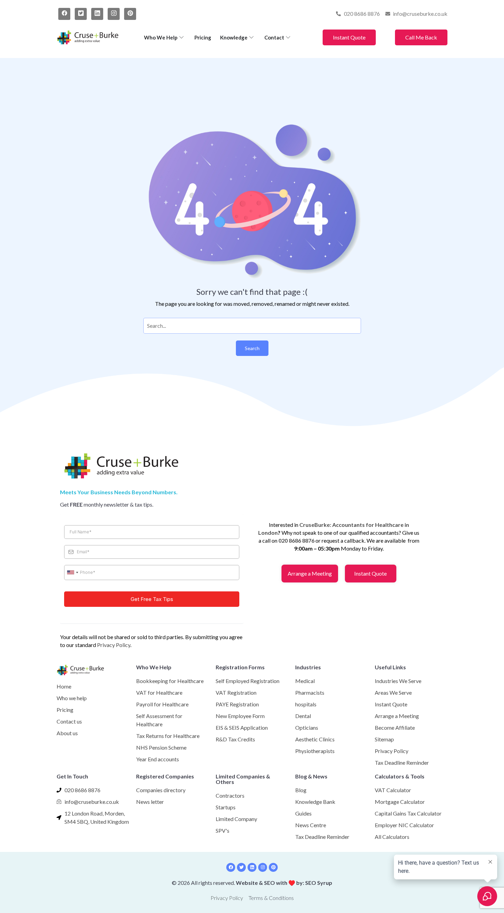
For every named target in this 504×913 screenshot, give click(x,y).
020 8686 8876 (296, 540)
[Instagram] (114, 14)
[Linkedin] (252, 867)
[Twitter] (81, 14)
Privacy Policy (113, 645)
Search (252, 348)
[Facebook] (64, 14)
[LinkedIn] (97, 14)
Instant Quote (349, 37)
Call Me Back (421, 37)
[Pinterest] (130, 14)
